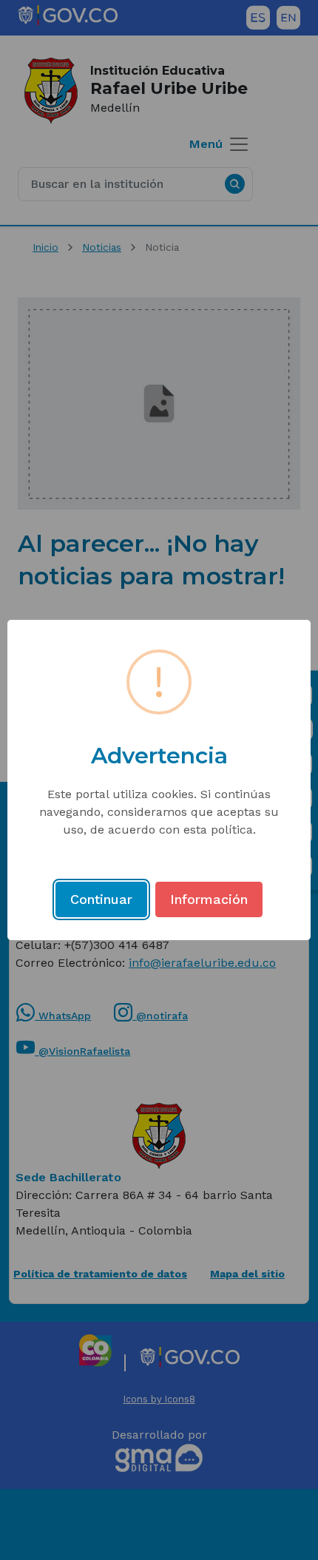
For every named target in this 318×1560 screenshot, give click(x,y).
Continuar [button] (101, 899)
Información (209, 899)
